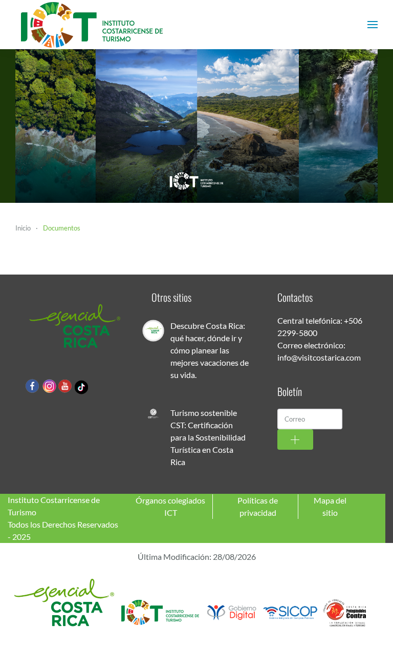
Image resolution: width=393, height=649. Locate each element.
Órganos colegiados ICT (170, 506)
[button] (372, 24)
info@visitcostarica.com (319, 357)
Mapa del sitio (330, 506)
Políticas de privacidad (257, 506)
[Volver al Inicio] (92, 24)
